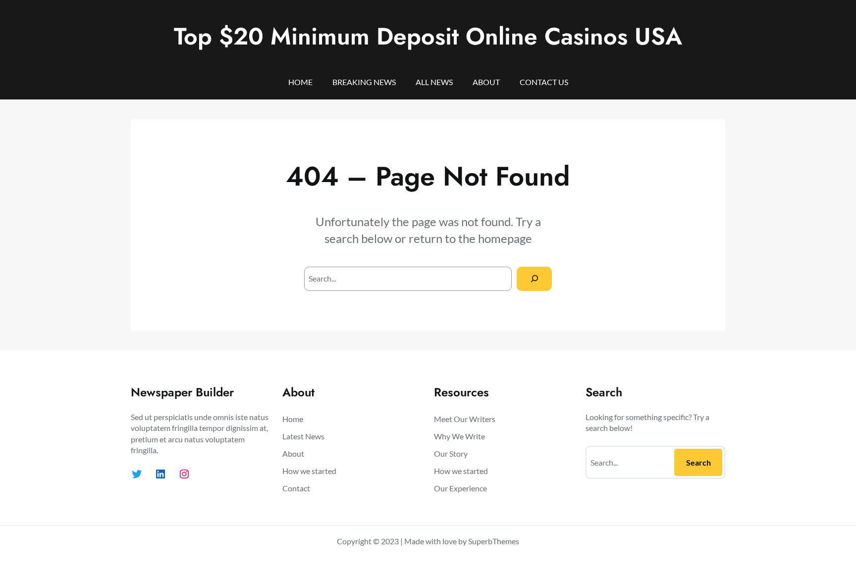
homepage (505, 238)
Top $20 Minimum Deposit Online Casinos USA (428, 36)
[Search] (534, 279)
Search (698, 462)
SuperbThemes (493, 541)
